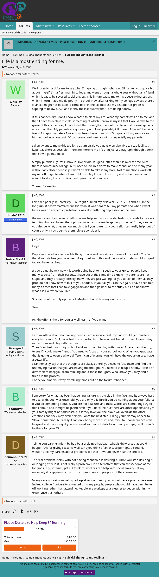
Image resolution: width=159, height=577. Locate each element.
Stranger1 (15, 348)
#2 (153, 195)
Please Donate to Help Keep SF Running (34, 522)
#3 (153, 239)
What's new (43, 26)
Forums (24, 26)
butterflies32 (15, 259)
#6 (153, 437)
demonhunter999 (15, 459)
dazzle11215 (16, 215)
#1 (153, 82)
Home (9, 26)
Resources (65, 26)
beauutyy (16, 409)
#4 (153, 328)
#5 (153, 389)
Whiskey (9, 67)
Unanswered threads (14, 32)
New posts (35, 32)
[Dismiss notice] (153, 42)
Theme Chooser (89, 26)
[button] (53, 26)
